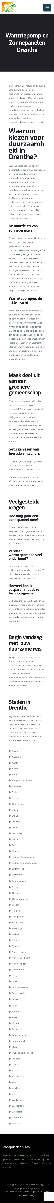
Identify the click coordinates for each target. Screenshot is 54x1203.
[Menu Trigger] (47, 7)
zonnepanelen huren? (21, 1155)
